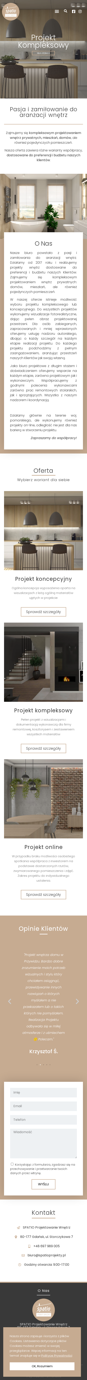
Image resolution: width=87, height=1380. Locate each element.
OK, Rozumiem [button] (42, 1366)
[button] (56, 11)
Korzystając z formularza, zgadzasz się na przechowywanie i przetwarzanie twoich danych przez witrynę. (42, 1169)
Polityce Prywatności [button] (56, 1355)
